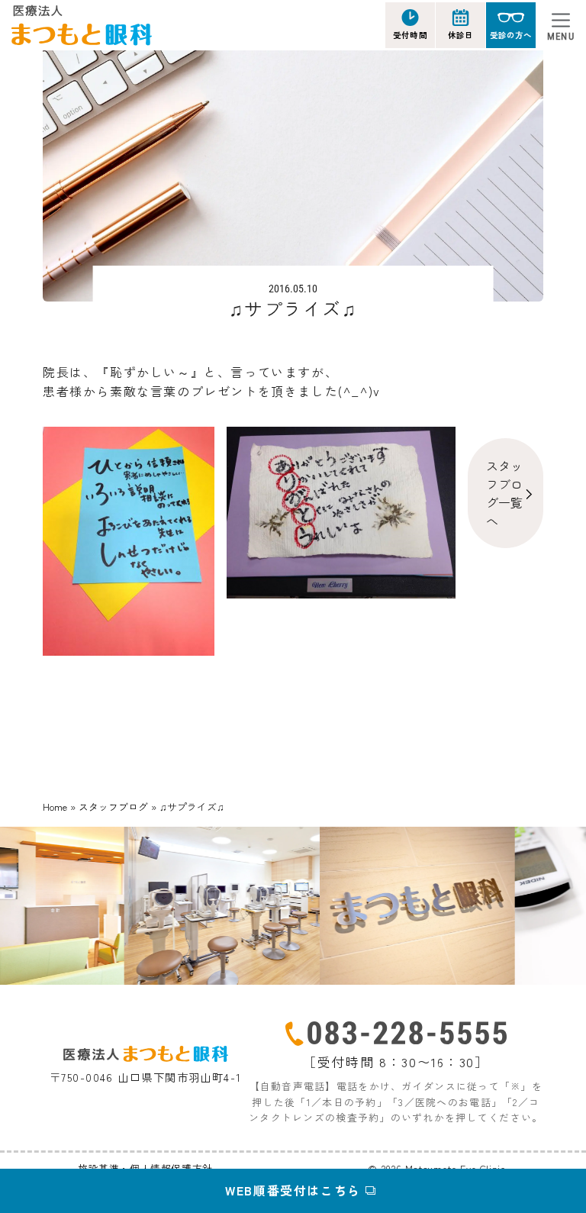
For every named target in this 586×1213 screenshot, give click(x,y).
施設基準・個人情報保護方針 (145, 1168)
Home (55, 806)
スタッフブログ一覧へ (504, 493)
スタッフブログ (113, 806)
